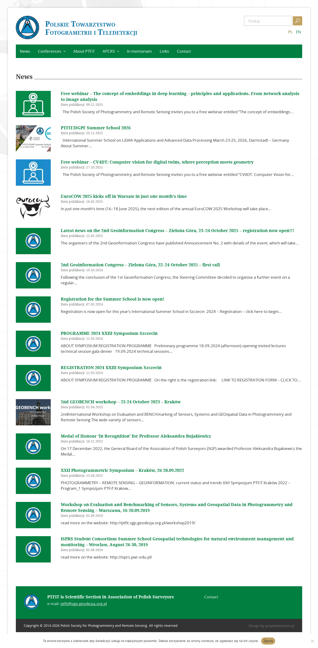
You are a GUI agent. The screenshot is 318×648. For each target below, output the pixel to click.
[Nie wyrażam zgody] (312, 641)
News (25, 51)
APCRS (109, 51)
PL (290, 31)
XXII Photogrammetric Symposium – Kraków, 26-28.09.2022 (122, 470)
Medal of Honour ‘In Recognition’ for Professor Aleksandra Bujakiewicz (136, 436)
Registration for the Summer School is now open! (112, 299)
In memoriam (139, 51)
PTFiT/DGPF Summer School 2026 (96, 127)
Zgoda (268, 641)
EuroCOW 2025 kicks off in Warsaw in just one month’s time (124, 196)
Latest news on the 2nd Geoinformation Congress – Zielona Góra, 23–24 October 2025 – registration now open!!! (177, 230)
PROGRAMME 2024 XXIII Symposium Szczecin (109, 333)
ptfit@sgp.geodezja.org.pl (84, 603)
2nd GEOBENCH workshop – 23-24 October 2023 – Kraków (121, 402)
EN (298, 31)
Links (164, 51)
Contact (184, 51)
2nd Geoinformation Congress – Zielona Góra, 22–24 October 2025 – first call (140, 264)
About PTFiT (84, 51)
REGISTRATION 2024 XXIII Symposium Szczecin (111, 367)
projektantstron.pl (279, 625)
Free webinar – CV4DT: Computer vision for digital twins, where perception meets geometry (157, 162)
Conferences (49, 51)
